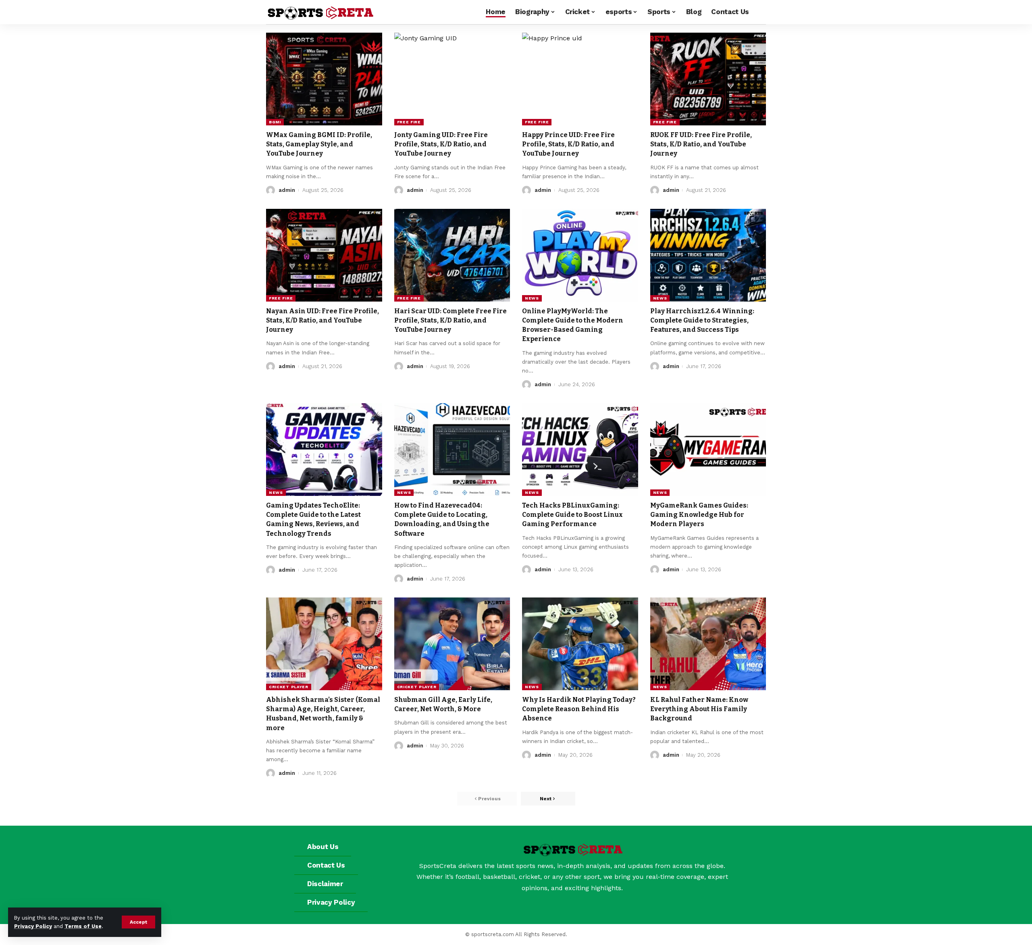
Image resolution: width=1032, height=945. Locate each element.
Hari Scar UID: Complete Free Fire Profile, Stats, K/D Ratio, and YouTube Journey (450, 320)
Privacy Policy (33, 926)
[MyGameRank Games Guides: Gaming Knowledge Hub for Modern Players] (708, 449)
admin (287, 190)
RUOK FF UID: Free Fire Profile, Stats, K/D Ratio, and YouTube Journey (701, 144)
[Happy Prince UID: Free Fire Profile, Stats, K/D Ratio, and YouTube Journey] (580, 79)
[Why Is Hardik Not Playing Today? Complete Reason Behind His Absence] (580, 643)
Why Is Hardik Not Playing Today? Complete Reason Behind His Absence (579, 709)
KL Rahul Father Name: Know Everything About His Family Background (699, 709)
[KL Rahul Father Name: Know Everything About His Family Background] (708, 643)
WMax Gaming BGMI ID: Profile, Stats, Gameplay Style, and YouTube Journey (319, 144)
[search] (760, 12)
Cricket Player (288, 687)
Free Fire (409, 122)
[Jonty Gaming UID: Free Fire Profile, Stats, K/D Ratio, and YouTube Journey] (452, 79)
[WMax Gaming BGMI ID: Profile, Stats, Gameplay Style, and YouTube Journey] (324, 79)
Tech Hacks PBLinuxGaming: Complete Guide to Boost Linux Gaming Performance (572, 515)
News (532, 298)
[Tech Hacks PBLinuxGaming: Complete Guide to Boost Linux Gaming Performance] (580, 449)
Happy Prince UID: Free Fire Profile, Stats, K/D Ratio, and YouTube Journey (568, 144)
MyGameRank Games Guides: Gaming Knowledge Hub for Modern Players (699, 515)
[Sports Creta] (320, 12)
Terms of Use (83, 926)
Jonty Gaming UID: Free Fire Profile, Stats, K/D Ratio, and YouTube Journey (441, 144)
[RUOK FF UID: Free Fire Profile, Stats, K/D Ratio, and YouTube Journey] (708, 79)
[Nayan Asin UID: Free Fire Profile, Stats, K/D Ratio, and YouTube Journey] (324, 255)
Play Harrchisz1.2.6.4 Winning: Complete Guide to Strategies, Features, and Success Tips (702, 320)
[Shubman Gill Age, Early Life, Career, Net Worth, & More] (452, 643)
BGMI (275, 122)
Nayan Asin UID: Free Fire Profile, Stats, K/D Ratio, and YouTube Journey (322, 320)
